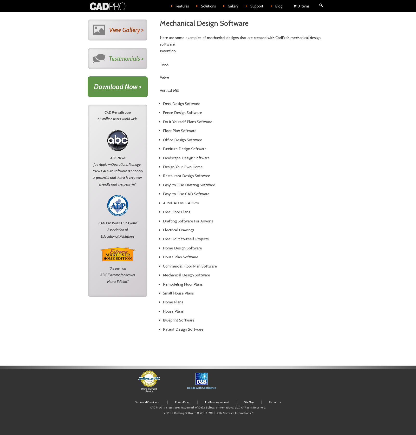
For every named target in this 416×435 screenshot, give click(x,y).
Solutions (208, 6)
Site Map (249, 402)
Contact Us (275, 402)
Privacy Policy (182, 402)
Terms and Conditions (147, 402)
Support (256, 6)
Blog (278, 6)
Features (182, 6)
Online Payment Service (149, 390)
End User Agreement (217, 402)
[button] (255, 384)
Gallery (233, 6)
